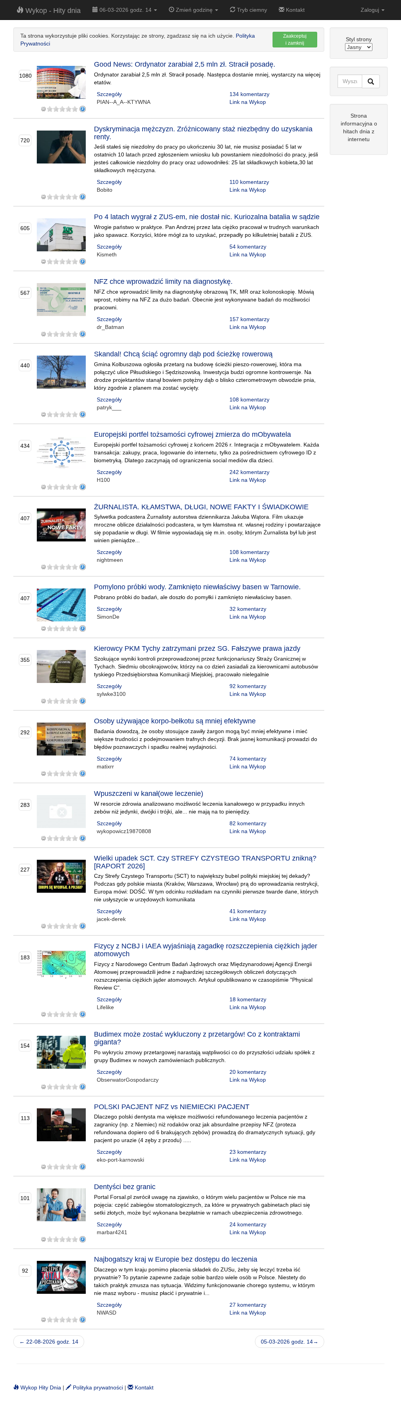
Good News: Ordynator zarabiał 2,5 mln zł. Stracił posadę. (184, 64)
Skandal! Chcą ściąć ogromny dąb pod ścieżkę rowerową (183, 354)
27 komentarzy (247, 1305)
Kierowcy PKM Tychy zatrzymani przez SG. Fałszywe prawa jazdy (197, 648)
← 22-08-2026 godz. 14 (48, 1341)
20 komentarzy (247, 1072)
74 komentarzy (247, 758)
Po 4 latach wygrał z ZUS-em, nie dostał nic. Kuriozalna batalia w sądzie (207, 217)
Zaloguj (371, 10)
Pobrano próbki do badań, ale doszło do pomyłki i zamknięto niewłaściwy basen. (193, 597)
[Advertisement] (359, 280)
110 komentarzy (249, 182)
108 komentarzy (249, 399)
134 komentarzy (249, 94)
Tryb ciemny (251, 10)
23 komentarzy (247, 1152)
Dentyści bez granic (124, 1187)
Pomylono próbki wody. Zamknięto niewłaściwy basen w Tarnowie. (197, 587)
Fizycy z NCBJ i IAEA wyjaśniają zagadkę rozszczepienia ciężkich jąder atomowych (205, 950)
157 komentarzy (249, 319)
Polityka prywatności (97, 1387)
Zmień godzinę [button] (194, 10)
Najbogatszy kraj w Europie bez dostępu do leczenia (175, 1259)
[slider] (62, 109)
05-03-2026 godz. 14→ (289, 1341)
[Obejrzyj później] (82, 109)
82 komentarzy (247, 823)
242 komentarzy (249, 472)
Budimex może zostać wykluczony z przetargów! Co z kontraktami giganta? (197, 1038)
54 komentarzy (247, 246)
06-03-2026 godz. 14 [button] (125, 10)
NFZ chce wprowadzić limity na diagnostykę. (163, 281)
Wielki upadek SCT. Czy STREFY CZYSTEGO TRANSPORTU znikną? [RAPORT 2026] (205, 862)
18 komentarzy (247, 999)
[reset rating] (43, 109)
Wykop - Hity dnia (52, 11)
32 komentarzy (247, 609)
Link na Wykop (247, 102)
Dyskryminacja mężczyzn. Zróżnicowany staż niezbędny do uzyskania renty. (203, 133)
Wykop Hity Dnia (40, 1387)
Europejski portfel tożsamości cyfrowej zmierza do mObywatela (192, 434)
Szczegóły (109, 94)
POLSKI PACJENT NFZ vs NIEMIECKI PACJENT (171, 1107)
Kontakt (294, 10)
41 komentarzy (247, 911)
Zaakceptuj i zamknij (295, 39)
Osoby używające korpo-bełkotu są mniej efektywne (175, 721)
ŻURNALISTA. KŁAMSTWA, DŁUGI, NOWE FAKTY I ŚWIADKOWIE (201, 507)
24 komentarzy (247, 1224)
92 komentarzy (247, 686)
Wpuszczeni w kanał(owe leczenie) (148, 793)
